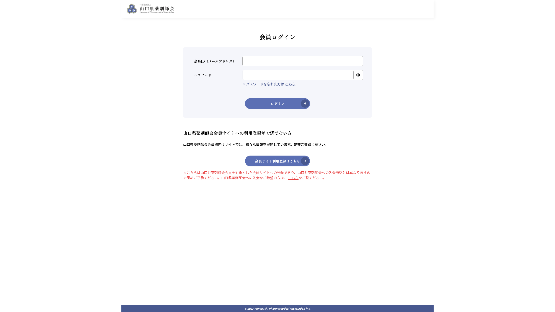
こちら (290, 83)
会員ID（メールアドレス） (215, 61)
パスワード (202, 75)
